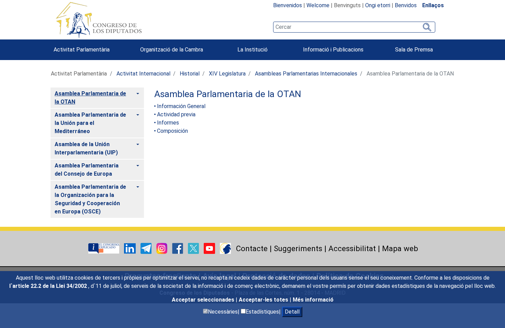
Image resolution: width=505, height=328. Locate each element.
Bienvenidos (287, 5)
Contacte (252, 248)
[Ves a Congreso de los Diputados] (99, 20)
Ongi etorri (377, 5)
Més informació (313, 299)
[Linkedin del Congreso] (130, 248)
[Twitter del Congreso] (194, 248)
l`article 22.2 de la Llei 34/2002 (48, 286)
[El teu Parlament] (104, 248)
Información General (181, 106)
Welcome (317, 5)
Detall (292, 311)
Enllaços (433, 5)
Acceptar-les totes (264, 299)
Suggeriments (298, 248)
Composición (172, 131)
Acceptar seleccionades (204, 299)
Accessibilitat (352, 248)
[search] (354, 27)
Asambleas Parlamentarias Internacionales (306, 73)
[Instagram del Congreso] (162, 248)
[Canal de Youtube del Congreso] (210, 248)
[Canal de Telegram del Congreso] (147, 248)
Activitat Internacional (143, 73)
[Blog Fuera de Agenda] (225, 248)
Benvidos (406, 5)
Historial (190, 73)
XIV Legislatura (227, 73)
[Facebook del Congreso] (178, 248)
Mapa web (400, 248)
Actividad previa (176, 114)
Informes (168, 122)
